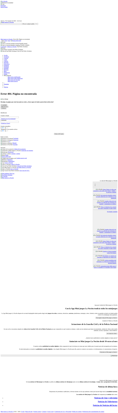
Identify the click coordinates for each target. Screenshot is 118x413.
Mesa (5, 71)
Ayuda (22, 411)
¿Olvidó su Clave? (5, 123)
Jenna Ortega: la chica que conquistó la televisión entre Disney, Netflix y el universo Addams (104, 191)
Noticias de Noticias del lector (105, 405)
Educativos (6, 64)
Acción (6, 55)
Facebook (15, 138)
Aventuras (6, 56)
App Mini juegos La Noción (24, 167)
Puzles (5, 74)
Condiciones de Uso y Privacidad (62, 411)
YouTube (15, 144)
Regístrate (3, 5)
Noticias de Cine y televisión (105, 398)
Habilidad (6, 67)
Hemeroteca (11, 161)
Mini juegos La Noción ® (7, 411)
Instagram (15, 140)
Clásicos (6, 61)
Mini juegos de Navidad (14, 80)
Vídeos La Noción (11, 46)
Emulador (6, 84)
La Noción (3, 46)
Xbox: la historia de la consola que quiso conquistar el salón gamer (107, 207)
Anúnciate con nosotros (27, 150)
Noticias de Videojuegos (107, 401)
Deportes (6, 62)
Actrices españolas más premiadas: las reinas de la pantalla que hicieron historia (106, 262)
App (9, 40)
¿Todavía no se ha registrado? (8, 118)
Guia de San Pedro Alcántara (24, 166)
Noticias (6, 87)
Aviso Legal (50, 411)
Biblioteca (10, 159)
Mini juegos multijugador (14, 77)
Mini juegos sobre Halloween (15, 78)
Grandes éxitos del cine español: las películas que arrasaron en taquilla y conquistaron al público (106, 202)
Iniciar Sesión (4, 7)
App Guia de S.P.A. (24, 170)
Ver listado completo (112, 211)
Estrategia (6, 65)
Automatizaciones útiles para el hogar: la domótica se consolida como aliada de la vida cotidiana (105, 267)
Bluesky (15, 143)
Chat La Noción (9, 162)
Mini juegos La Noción (6, 39)
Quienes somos (37, 411)
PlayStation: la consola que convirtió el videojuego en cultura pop (106, 256)
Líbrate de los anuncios (20, 149)
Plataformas (7, 72)
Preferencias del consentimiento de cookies (93, 411)
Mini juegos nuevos (13, 81)
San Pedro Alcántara (22, 46)
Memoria (6, 69)
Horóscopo (10, 152)
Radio (6, 155)
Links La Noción (15, 164)
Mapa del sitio (28, 411)
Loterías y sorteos (15, 153)
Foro (6, 40)
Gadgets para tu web (21, 158)
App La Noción (14, 169)
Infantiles (6, 68)
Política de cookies (77, 411)
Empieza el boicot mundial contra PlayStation (109, 252)
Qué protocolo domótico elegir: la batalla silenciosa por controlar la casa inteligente (106, 197)
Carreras (6, 58)
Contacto (44, 411)
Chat (2, 40)
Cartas (5, 59)
